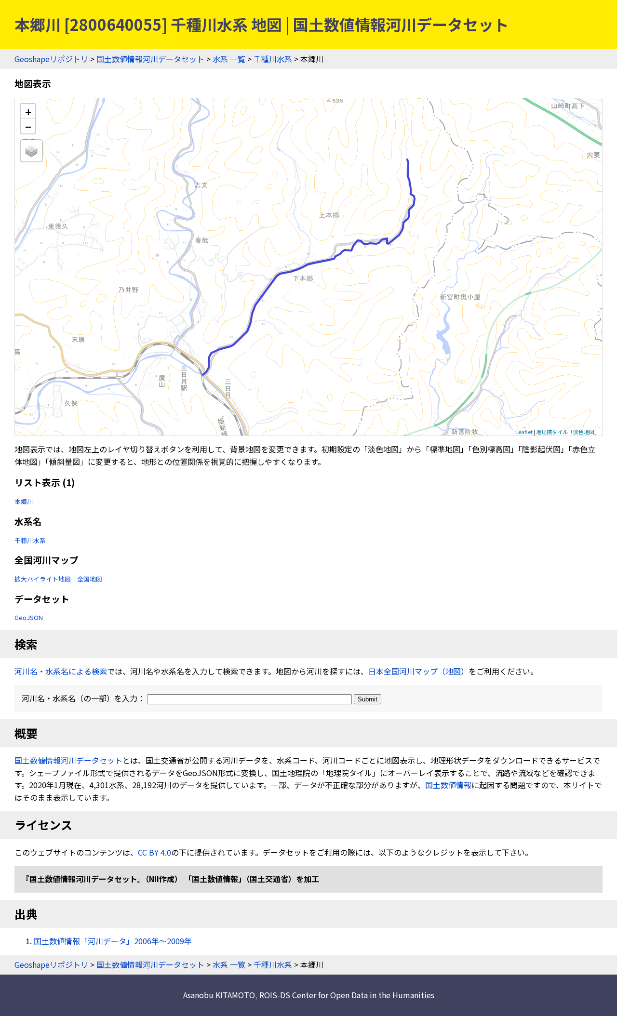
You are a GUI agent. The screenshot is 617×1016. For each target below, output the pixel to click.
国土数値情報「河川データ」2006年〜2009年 (113, 941)
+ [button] (28, 111)
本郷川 (23, 501)
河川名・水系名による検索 (60, 671)
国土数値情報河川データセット (150, 59)
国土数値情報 (448, 785)
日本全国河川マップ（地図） (418, 671)
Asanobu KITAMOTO (219, 995)
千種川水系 (273, 59)
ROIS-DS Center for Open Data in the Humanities (346, 995)
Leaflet (524, 431)
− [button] (28, 126)
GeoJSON (28, 617)
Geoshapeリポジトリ (51, 59)
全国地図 (89, 578)
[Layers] (31, 150)
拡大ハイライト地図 (42, 578)
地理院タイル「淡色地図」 (568, 431)
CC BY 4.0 (154, 852)
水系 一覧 (229, 59)
